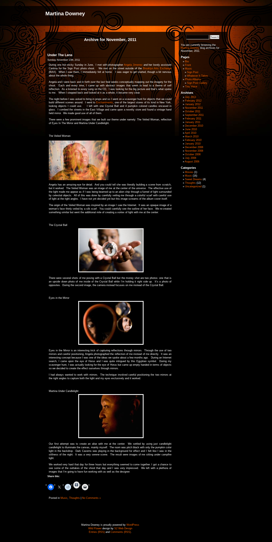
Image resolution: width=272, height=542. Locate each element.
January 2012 (193, 104)
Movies (189, 172)
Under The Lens (59, 55)
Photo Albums (193, 79)
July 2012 (190, 97)
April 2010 (190, 132)
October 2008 (193, 154)
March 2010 (192, 136)
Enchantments (104, 102)
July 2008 (190, 157)
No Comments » (91, 497)
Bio (187, 61)
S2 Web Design (123, 528)
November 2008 (194, 150)
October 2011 (192, 111)
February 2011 (193, 118)
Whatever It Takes (197, 75)
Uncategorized (193, 186)
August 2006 (192, 161)
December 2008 (194, 147)
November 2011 (194, 107)
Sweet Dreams (193, 179)
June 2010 (191, 129)
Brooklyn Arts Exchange (157, 68)
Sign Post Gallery (197, 82)
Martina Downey (65, 13)
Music (64, 497)
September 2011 (194, 114)
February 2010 (193, 140)
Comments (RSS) (121, 531)
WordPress (132, 524)
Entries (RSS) (97, 531)
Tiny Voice (191, 86)
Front (188, 64)
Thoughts (74, 497)
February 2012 (193, 100)
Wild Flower (95, 528)
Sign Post (192, 72)
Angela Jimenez (133, 64)
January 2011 (192, 122)
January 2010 (193, 143)
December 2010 (194, 125)
